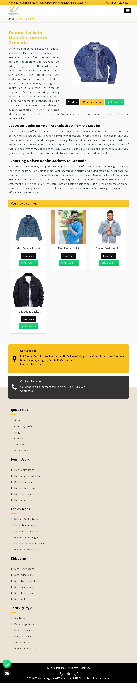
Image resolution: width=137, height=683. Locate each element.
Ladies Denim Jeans (25, 525)
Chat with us (116, 102)
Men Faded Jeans (23, 494)
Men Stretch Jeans (24, 488)
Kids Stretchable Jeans (27, 581)
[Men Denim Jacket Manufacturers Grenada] (28, 227)
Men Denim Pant (23, 500)
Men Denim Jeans (24, 470)
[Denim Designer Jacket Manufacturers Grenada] (108, 227)
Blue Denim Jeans (24, 482)
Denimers (61, 667)
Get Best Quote (93, 102)
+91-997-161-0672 (119, 2)
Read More (28, 255)
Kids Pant (19, 599)
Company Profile (23, 426)
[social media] (60, 673)
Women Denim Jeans (26, 519)
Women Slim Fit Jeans (26, 549)
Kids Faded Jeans (24, 575)
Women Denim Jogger (27, 537)
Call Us (73, 102)
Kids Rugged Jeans (25, 587)
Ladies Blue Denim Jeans (28, 531)
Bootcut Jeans (22, 630)
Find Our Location (31, 364)
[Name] (127, 10)
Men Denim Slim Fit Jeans (28, 476)
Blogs (17, 432)
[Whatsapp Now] (7, 664)
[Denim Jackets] (95, 63)
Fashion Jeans (22, 642)
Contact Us (26, 391)
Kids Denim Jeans (24, 569)
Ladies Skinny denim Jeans (29, 543)
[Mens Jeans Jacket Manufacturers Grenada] (28, 290)
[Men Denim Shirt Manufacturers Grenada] (68, 227)
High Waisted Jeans (25, 648)
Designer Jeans (22, 636)
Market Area (21, 450)
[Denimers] (15, 9)
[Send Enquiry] (7, 674)
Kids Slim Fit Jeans (24, 593)
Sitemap (19, 444)
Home (11, 19)
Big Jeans (19, 618)
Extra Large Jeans (24, 624)
